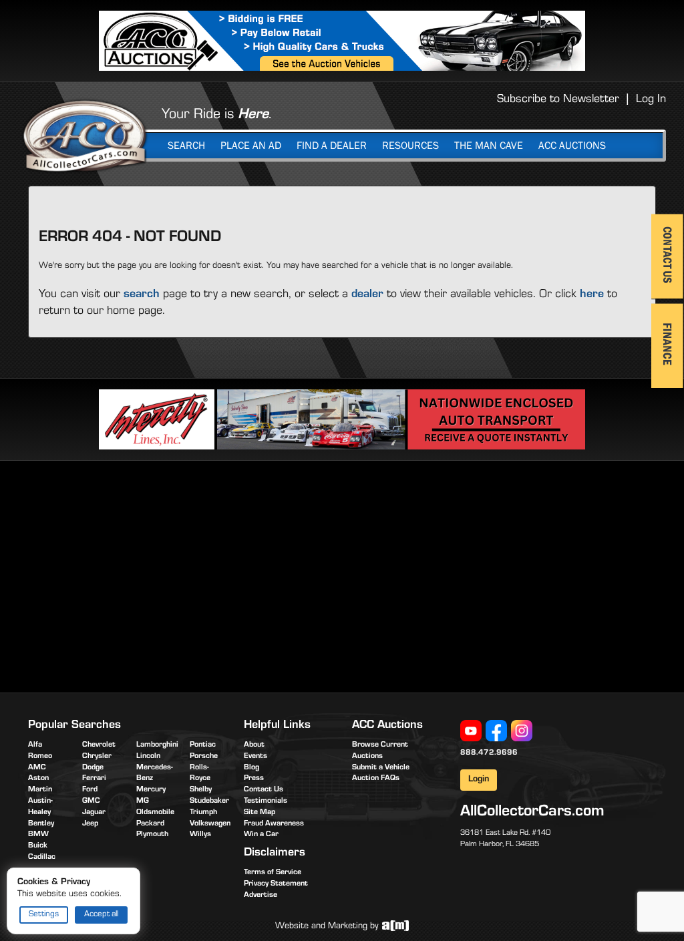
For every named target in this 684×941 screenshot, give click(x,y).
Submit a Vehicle (380, 768)
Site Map (259, 813)
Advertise (260, 896)
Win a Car (261, 835)
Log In (651, 100)
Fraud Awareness (274, 824)
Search (186, 145)
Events (255, 757)
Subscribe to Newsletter (558, 100)
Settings (44, 914)
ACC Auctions (572, 145)
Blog (251, 768)
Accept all (101, 914)
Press (254, 779)
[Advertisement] (140, 574)
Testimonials (265, 801)
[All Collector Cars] (85, 135)
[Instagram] (521, 731)
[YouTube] (471, 731)
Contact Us (263, 790)
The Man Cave (488, 145)
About (254, 745)
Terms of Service (272, 873)
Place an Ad (250, 145)
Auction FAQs (375, 779)
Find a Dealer (332, 145)
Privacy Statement (276, 884)
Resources (410, 145)
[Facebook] (496, 731)
